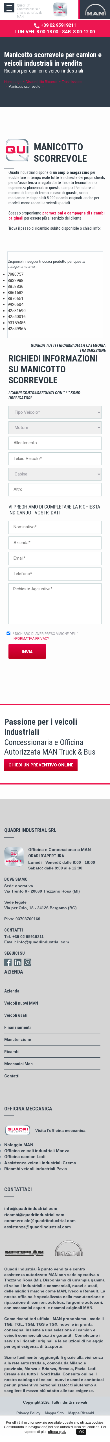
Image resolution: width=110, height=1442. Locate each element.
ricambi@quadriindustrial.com (34, 1214)
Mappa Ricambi (81, 1413)
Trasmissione (72, 82)
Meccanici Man (18, 1064)
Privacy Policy (28, 1413)
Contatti (11, 1076)
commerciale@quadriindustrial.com (40, 1220)
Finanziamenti (17, 1027)
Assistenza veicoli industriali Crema (40, 1162)
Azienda (11, 991)
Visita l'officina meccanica (60, 1130)
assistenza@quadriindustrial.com (37, 1227)
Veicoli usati (15, 1015)
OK (81, 1432)
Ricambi (11, 1051)
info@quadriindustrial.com (43, 942)
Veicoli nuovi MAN (21, 1003)
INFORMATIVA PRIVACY (31, 639)
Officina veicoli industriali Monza (36, 1150)
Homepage (12, 82)
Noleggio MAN (18, 1144)
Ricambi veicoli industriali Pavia (35, 1168)
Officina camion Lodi (24, 1156)
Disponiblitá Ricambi (42, 82)
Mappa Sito (54, 1413)
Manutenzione (17, 1039)
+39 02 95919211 (57, 25)
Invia (27, 651)
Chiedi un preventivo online (41, 765)
